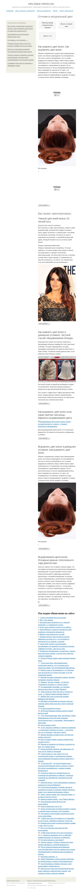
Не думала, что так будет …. (18, 40)
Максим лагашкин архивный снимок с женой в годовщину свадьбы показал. (56, 678)
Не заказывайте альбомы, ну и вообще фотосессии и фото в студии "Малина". (54, 688)
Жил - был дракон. (46, 620)
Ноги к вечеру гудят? (48, 725)
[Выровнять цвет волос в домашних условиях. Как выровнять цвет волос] (57, 511)
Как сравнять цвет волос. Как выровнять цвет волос (53, 48)
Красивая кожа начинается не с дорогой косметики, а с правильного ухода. (54, 623)
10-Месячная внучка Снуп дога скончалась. (57, 833)
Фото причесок (66, 10)
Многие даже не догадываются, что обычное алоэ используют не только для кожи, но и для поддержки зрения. (56, 672)
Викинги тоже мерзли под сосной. (52, 634)
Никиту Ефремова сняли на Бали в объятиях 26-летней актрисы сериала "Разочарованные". (56, 860)
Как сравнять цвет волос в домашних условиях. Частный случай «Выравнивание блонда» (55, 335)
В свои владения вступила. (51, 708)
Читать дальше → (44, 205)
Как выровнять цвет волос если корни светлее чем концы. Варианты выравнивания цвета (55, 414)
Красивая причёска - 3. (49, 856)
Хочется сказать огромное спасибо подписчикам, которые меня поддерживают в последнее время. (21, 57)
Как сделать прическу (25, 10)
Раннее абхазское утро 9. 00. (51, 806)
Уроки (55, 10)
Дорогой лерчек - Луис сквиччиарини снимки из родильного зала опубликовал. (57, 783)
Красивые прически (41, 3)
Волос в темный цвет (66, 25)
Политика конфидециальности (34, 883)
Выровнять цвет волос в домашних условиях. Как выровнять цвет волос (57, 449)
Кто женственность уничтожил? (52, 840)
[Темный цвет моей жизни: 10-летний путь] (57, 292)
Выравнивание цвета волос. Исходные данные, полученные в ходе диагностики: (56, 560)
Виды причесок (44, 10)
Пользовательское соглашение (40, 880)
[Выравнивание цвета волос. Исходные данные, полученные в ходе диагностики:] (57, 602)
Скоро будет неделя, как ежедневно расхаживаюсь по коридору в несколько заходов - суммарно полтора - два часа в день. (56, 646)
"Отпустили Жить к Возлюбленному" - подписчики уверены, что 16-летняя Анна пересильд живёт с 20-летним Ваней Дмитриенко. (56, 665)
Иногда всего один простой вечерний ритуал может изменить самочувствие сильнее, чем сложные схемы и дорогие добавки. (56, 870)
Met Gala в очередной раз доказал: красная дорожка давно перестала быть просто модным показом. (55, 703)
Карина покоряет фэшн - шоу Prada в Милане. (58, 799)
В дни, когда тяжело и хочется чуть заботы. (55, 627)
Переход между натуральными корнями (47, 25)
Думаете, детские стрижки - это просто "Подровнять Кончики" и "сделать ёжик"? (53, 683)
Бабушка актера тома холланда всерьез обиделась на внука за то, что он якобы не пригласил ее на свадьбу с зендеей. (54, 639)
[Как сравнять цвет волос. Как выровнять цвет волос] (57, 137)
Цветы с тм (48, 36)
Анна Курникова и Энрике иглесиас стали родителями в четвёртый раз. (55, 865)
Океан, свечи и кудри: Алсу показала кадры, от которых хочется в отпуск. (56, 795)
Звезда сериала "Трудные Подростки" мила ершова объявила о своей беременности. (55, 843)
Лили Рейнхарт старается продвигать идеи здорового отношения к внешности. (55, 630)
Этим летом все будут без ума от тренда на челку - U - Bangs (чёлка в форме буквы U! (55, 693)
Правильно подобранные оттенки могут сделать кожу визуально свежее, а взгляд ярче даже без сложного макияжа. (56, 653)
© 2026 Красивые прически (13, 880)
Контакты (29, 880)
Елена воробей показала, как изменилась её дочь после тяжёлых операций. (56, 750)
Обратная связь (52, 880)
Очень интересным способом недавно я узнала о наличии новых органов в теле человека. (57, 810)
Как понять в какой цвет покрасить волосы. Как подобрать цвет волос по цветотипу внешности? (20, 28)
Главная (10, 10)
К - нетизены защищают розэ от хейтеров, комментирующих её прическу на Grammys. (55, 836)
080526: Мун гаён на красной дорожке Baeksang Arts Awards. (53, 697)
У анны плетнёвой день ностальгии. (53, 617)
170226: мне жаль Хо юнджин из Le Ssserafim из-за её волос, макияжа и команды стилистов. (56, 819)
